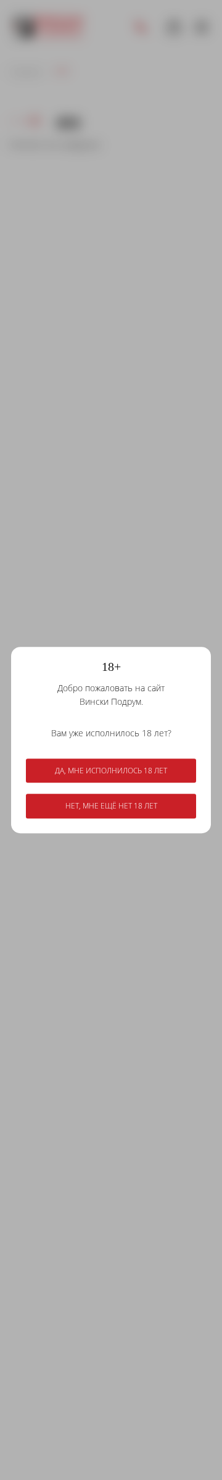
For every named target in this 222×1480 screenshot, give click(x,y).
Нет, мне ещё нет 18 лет (111, 806)
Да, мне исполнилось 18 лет (111, 770)
